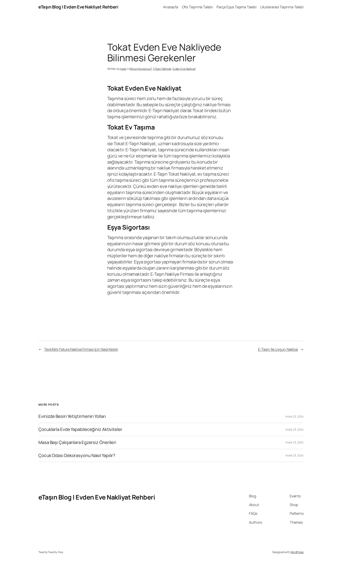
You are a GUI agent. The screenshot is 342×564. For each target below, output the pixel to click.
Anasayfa (170, 7)
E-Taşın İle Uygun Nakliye (278, 349)
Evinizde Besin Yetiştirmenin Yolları (72, 416)
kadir (123, 69)
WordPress (297, 552)
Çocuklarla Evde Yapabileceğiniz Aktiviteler (80, 429)
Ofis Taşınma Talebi (197, 7)
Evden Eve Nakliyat (184, 69)
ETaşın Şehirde (162, 69)
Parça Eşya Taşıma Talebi (236, 7)
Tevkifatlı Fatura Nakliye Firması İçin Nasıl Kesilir (81, 349)
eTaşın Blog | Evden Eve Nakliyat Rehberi (78, 7)
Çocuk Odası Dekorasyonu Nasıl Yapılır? (76, 455)
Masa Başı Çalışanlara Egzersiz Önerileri (77, 442)
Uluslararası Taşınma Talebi (282, 7)
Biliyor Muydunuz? (141, 69)
